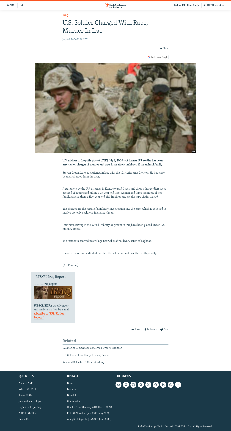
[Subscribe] (178, 385)
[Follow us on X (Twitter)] (148, 385)
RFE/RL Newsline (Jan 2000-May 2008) (88, 413)
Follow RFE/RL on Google (187, 5)
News (70, 383)
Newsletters (73, 395)
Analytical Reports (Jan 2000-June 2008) (89, 419)
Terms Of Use (26, 395)
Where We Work (27, 389)
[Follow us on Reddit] (126, 385)
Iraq (65, 15)
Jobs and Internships (30, 401)
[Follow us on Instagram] (133, 385)
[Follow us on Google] (141, 385)
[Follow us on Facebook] (156, 385)
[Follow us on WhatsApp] (171, 385)
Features (71, 389)
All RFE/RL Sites (27, 413)
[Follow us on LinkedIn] (163, 385)
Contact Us (24, 419)
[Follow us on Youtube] (118, 385)
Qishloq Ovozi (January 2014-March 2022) (89, 407)
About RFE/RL (26, 383)
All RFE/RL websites (214, 5)
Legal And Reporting (30, 407)
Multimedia (73, 401)
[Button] (164, 48)
